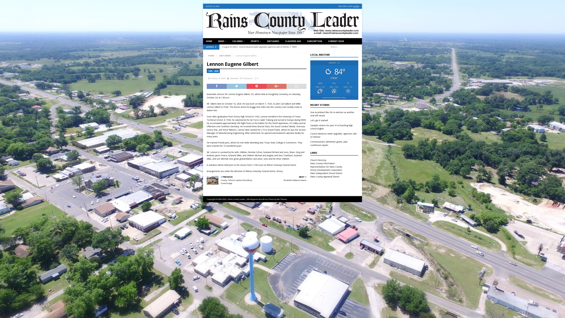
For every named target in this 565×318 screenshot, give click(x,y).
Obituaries (273, 41)
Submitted (234, 78)
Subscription (314, 41)
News (221, 41)
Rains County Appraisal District (324, 176)
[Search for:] (343, 46)
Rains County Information (322, 163)
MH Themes (282, 199)
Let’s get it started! (319, 120)
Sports (255, 41)
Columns (237, 41)
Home (209, 41)
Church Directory (318, 160)
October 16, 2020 (218, 78)
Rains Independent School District (326, 173)
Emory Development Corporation (326, 170)
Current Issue (336, 41)
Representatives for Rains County (326, 166)
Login (356, 6)
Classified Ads (293, 41)
